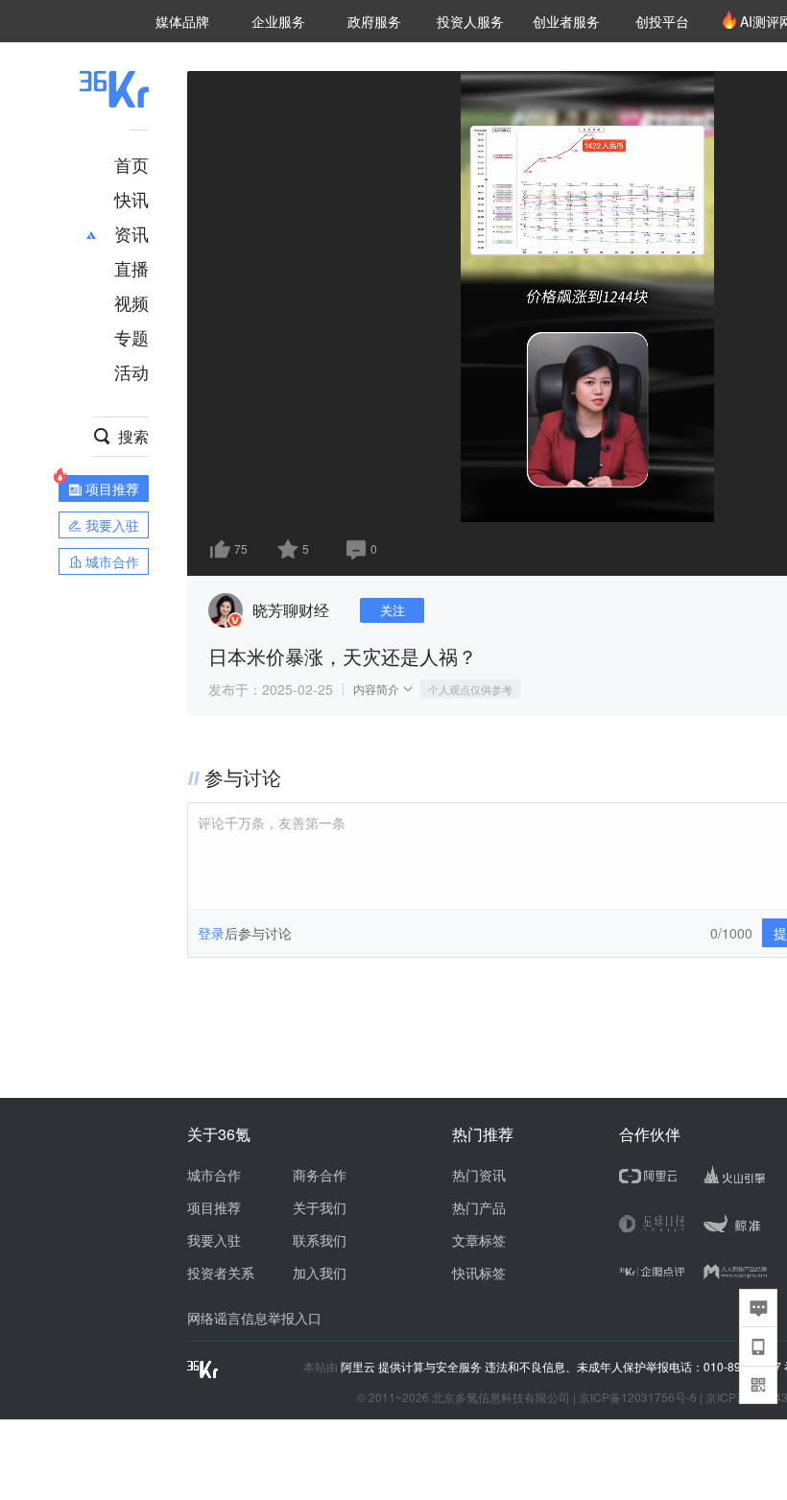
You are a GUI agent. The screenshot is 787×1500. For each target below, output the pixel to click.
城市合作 (214, 1174)
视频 (131, 302)
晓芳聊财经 (290, 610)
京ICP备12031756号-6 (638, 1397)
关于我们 (319, 1207)
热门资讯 (479, 1174)
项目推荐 (214, 1207)
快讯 (131, 198)
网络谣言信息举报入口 (254, 1317)
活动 (131, 371)
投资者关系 (220, 1272)
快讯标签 (479, 1272)
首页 (131, 164)
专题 (131, 336)
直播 (131, 267)
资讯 (131, 233)
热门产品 (479, 1207)
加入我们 (319, 1272)
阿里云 (359, 1366)
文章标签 (479, 1240)
